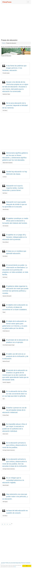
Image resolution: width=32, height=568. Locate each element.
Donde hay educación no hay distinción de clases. (16, 172)
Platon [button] (4, 312)
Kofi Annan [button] (5, 277)
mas (15, 566)
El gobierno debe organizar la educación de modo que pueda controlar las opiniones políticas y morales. (15, 289)
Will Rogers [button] (5, 501)
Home (3, 43)
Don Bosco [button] (5, 110)
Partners (23, 562)
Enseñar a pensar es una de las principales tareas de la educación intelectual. (14, 409)
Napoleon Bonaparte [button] (7, 296)
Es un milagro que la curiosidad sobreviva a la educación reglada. (13, 480)
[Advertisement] (16, 22)
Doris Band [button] (5, 256)
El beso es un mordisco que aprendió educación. (16, 252)
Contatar (3, 562)
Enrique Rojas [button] (6, 415)
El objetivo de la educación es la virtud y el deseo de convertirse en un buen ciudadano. (15, 307)
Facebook (28, 562)
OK (26, 565)
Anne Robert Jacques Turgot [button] (8, 345)
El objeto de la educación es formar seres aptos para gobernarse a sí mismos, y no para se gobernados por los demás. (14, 324)
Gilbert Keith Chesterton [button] (7, 162)
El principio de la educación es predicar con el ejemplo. (17, 341)
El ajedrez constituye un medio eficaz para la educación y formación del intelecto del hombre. (15, 220)
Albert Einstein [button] (6, 209)
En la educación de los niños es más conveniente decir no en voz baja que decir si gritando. (14, 393)
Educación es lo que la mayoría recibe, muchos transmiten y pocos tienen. (12, 187)
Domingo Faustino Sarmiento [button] (9, 450)
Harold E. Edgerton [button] (6, 382)
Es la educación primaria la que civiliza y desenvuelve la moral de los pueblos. (14, 444)
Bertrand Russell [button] (6, 361)
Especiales (18, 562)
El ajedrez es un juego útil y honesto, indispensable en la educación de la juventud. (14, 236)
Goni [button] (4, 398)
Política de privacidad (11, 562)
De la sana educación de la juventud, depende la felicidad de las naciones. (15, 105)
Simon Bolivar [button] (5, 242)
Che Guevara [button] (5, 225)
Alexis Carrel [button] (5, 433)
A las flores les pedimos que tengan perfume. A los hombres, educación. (14, 67)
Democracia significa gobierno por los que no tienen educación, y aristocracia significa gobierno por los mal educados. (15, 156)
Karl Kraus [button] (5, 193)
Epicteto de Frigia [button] (6, 94)
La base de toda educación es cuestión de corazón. (17, 511)
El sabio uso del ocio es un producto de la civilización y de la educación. (15, 356)
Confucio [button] (4, 176)
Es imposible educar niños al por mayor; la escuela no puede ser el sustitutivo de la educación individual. (14, 427)
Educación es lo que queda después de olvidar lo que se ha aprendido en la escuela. (14, 204)
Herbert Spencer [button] (6, 331)
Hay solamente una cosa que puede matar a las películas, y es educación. (15, 496)
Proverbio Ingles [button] (6, 73)
